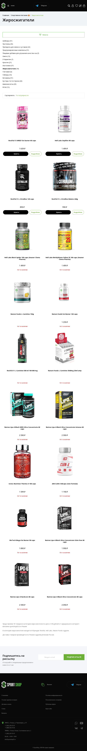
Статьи (3, 708)
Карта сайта (49, 708)
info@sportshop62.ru (10, 739)
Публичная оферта (51, 704)
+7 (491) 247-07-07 (10, 733)
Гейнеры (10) (7, 75)
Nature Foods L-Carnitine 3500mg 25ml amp (64, 371)
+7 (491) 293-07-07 (10, 725)
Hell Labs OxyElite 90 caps (65, 141)
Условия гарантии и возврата (9, 700)
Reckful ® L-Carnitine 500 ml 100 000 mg (22, 371)
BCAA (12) (6, 87)
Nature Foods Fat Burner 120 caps (65, 314)
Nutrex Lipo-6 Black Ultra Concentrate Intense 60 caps (65, 428)
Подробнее (35, 154)
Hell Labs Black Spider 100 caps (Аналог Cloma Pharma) (22, 258)
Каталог (49, 684)
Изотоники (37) (8, 66)
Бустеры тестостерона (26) (12, 81)
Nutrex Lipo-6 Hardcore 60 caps (22, 597)
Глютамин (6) (7, 72)
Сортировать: (10, 95)
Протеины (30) (8, 44)
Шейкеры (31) (7, 41)
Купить (16, 154)
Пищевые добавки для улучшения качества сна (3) (21, 53)
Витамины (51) (8, 78)
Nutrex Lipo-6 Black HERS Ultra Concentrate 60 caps (22, 428)
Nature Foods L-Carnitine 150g (22, 314)
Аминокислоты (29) (9, 84)
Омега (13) (6, 56)
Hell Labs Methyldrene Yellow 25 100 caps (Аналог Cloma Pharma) (65, 258)
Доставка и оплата (6, 704)
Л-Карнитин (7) (8, 59)
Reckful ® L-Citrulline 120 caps (22, 199)
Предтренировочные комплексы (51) (16, 50)
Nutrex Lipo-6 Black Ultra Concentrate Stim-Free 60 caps (64, 541)
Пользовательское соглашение (54, 700)
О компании (5, 695)
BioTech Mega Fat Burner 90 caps (22, 540)
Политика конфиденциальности (54, 695)
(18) (11, 69)
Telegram (44, 5)
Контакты (4, 713)
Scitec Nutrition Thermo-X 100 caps (22, 484)
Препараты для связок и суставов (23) (16, 47)
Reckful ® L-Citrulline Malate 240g (65, 199)
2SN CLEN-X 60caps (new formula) (65, 484)
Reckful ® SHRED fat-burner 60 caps (22, 141)
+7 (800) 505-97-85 (10, 728)
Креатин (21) (7, 62)
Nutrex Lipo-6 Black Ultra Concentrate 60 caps (64, 597)
